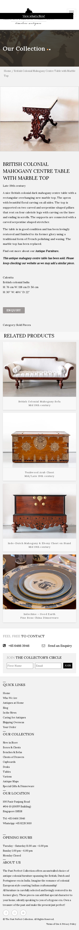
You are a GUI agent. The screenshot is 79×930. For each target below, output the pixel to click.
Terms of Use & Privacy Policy (61, 924)
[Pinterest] (24, 912)
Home (7, 71)
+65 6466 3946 (18, 646)
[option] (39, 119)
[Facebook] (7, 912)
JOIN (68, 665)
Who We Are (10, 697)
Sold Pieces (23, 325)
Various (7, 776)
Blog (5, 707)
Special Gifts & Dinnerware (18, 786)
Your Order (9, 727)
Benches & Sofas (12, 752)
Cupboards (9, 761)
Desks (6, 766)
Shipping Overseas (13, 722)
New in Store (10, 742)
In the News (9, 712)
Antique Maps (11, 781)
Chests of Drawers (13, 757)
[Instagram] (16, 912)
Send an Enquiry (59, 646)
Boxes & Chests (12, 747)
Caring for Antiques (14, 717)
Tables (7, 771)
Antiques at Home (13, 702)
